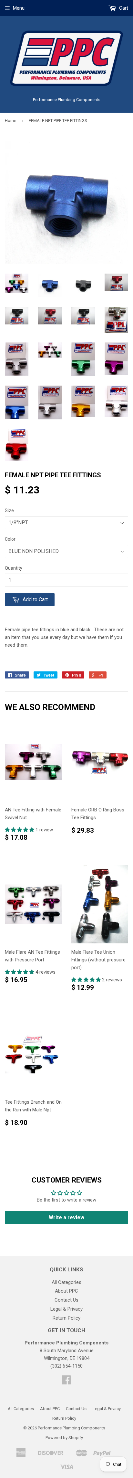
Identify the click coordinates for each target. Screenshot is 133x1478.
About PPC (66, 1291)
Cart (123, 8)
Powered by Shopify (64, 1437)
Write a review (66, 1217)
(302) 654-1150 (66, 1366)
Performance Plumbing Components (71, 1428)
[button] (20, 830)
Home (10, 120)
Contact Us (66, 1300)
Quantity (13, 568)
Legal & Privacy (66, 1309)
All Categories (66, 1282)
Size (9, 510)
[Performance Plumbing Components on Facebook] (66, 1382)
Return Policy (66, 1318)
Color (10, 539)
